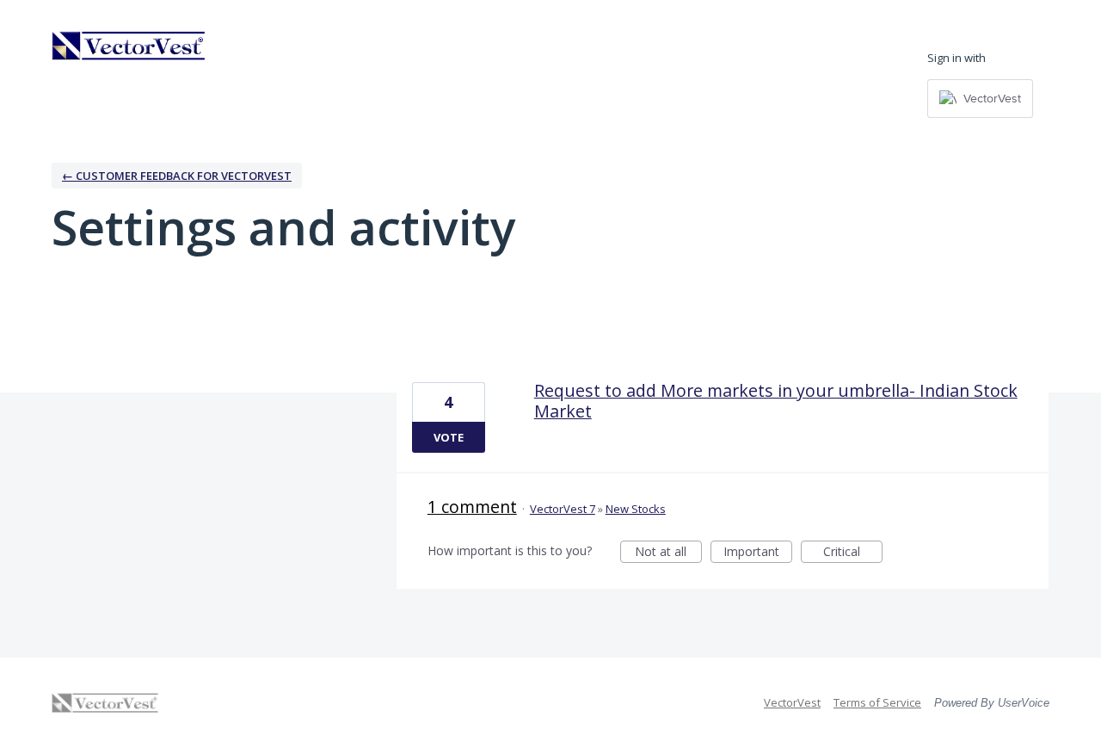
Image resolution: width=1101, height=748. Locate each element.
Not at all (668, 553)
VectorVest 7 (562, 508)
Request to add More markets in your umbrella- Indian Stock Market (776, 401)
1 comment (472, 506)
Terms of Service (877, 702)
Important (757, 553)
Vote (449, 437)
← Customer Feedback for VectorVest (177, 175)
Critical (853, 553)
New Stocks (636, 508)
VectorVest (792, 702)
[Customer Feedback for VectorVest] (129, 45)
